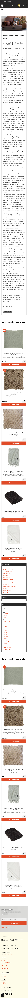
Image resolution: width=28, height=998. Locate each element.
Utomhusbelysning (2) (8, 579)
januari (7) (6, 643)
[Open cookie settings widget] (2, 995)
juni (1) (5, 610)
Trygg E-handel (4, 960)
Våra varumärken (5, 968)
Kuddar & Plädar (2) (7, 571)
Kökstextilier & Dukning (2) (9, 586)
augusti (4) (6, 630)
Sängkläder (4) (6, 573)
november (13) (7, 649)
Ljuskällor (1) (6, 584)
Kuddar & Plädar (7, 311)
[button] (2, 4)
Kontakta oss (4, 965)
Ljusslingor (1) (6, 575)
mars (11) (6, 640)
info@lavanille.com (9, 954)
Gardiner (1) (5, 588)
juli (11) (5, 632)
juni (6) (5, 634)
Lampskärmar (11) (7, 581)
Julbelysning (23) (6, 577)
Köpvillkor (3, 976)
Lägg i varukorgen (14, 364)
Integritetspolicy (5, 963)
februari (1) (6, 615)
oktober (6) (6, 625)
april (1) (5, 627)
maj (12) (6, 636)
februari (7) (6, 641)
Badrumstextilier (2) (7, 590)
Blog (2, 967)
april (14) (6, 638)
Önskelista (3, 983)
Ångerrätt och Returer (6, 962)
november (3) (7, 623)
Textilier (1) (5, 592)
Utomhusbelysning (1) (8, 570)
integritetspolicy (5, 927)
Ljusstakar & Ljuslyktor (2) (9, 583)
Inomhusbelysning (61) (8, 568)
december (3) (7, 621)
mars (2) (6, 613)
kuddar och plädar (7, 59)
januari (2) (6, 617)
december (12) (7, 647)
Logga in (3, 982)
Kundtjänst (3, 975)
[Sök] (26, 9)
